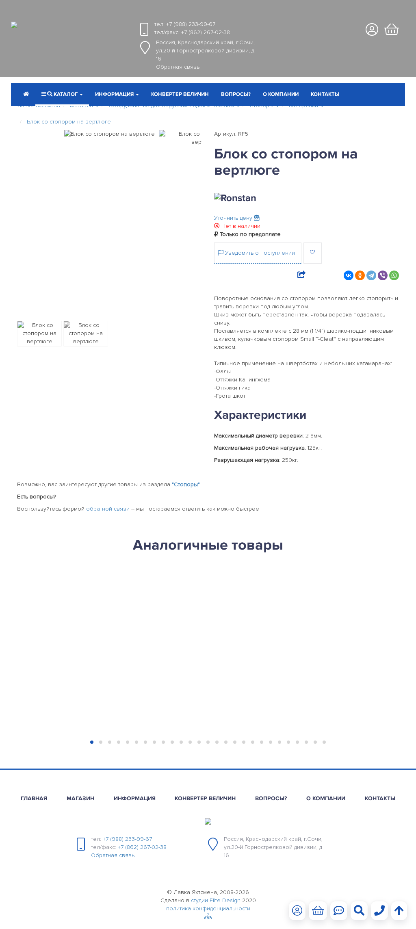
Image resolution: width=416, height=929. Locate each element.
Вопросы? (236, 94)
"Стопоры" (186, 484)
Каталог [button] (65, 94)
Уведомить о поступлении (259, 252)
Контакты (325, 94)
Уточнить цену (234, 217)
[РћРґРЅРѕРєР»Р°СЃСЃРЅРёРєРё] (360, 275)
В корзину (60, 722)
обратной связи (108, 508)
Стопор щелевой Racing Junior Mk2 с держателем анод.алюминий (157, 618)
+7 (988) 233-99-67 (190, 24)
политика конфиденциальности (208, 908)
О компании (281, 94)
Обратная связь (177, 66)
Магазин (80, 798)
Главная (34, 798)
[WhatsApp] (394, 275)
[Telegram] (371, 275)
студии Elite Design (215, 900)
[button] (117, 95)
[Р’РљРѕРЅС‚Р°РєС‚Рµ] (348, 275)
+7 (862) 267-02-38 (205, 32)
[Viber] (383, 275)
